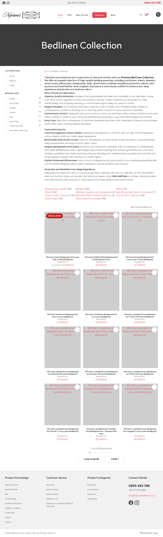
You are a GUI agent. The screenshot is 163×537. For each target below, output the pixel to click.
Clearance (99, 15)
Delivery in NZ (52, 499)
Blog (113, 15)
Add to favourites (77, 215)
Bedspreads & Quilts (55, 188)
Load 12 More (91, 459)
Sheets (48, 192)
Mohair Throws (11, 489)
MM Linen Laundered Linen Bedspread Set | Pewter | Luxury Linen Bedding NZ (63, 430)
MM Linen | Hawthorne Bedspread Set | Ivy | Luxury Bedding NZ (101, 315)
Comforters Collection (128, 195)
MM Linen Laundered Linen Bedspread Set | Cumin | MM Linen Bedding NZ (139, 315)
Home (47, 71)
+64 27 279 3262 (137, 490)
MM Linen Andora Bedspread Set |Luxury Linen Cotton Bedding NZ (62, 258)
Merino (8, 517)
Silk (6, 494)
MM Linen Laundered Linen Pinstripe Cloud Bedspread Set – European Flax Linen (101, 431)
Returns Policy (52, 489)
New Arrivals (82, 15)
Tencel (8, 522)
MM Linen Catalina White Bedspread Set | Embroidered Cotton (101, 258)
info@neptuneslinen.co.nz (142, 495)
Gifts (69, 15)
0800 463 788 (152, 2)
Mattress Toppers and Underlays (93, 192)
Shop (60, 15)
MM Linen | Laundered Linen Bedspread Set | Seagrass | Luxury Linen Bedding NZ (140, 430)
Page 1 (115, 459)
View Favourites (140, 15)
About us (50, 485)
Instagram (8, 2)
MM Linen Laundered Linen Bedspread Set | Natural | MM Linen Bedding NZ (62, 372)
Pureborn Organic (12, 508)
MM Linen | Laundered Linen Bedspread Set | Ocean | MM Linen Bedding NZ (101, 372)
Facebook (3, 2)
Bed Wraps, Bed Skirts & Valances (134, 192)
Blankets (80, 188)
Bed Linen (91, 485)
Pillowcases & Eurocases (88, 198)
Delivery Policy (52, 494)
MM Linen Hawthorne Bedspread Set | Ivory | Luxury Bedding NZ (62, 315)
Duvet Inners (51, 198)
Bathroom (91, 494)
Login (136, 15)
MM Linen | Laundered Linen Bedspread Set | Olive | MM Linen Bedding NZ (140, 372)
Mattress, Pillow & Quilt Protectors (93, 195)
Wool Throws (10, 499)
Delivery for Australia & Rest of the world (59, 505)
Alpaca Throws (11, 485)
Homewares (92, 489)
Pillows (119, 188)
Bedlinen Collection (59, 71)
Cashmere (10, 512)
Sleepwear (92, 499)
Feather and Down (13, 503)
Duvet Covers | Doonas (57, 195)
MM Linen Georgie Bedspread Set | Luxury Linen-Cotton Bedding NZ (140, 258)
